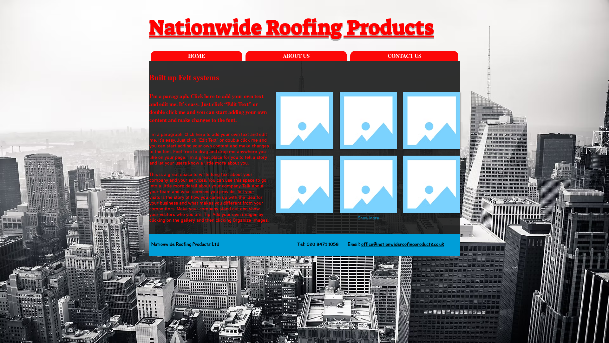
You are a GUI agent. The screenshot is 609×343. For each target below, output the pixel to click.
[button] (304, 120)
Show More (368, 218)
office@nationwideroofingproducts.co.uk (402, 244)
